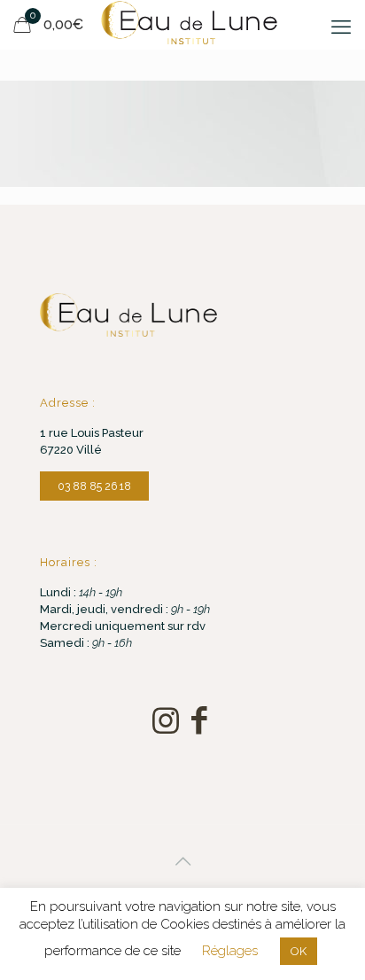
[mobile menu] (341, 27)
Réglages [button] (230, 951)
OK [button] (299, 951)
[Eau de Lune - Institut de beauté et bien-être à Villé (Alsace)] (189, 22)
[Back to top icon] (182, 861)
